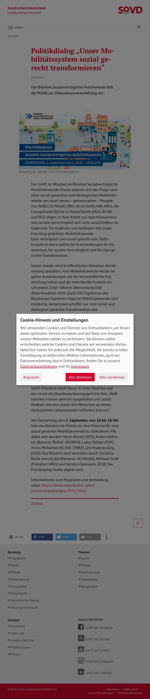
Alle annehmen (112, 377)
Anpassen (31, 377)
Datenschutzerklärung (38, 366)
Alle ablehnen (80, 377)
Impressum (80, 366)
